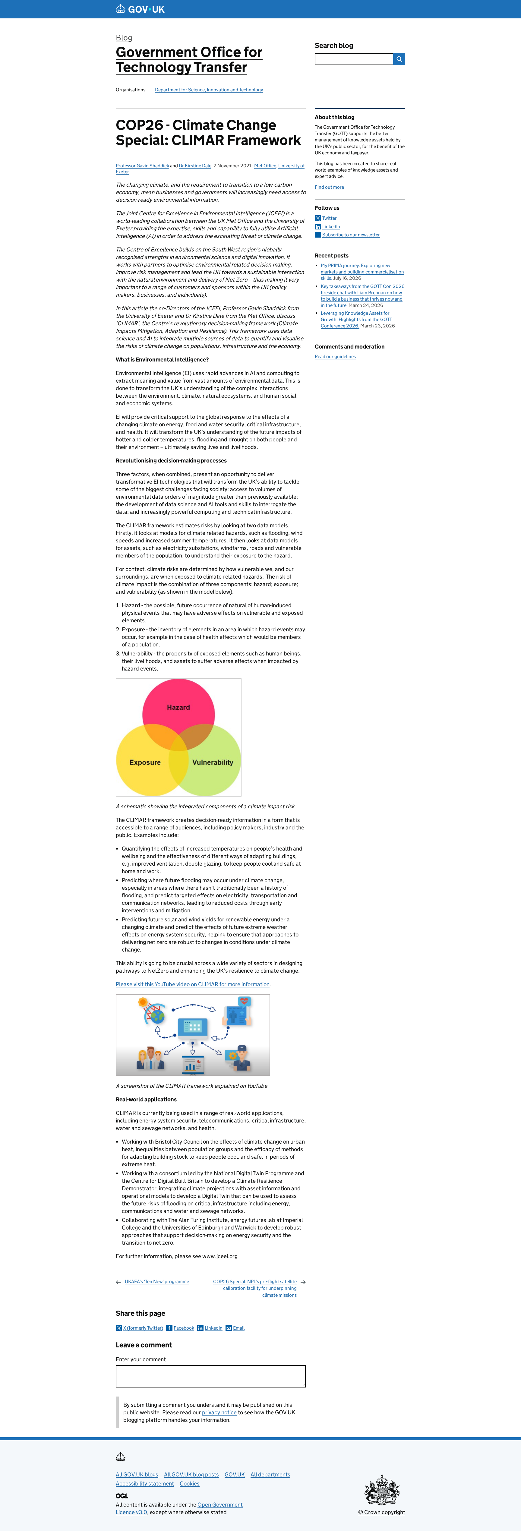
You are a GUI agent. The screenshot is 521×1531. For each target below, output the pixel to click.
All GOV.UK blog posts (191, 1474)
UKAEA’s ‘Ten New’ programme (157, 1281)
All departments (270, 1474)
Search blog (334, 45)
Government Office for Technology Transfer (189, 59)
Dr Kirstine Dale (195, 166)
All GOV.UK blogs (137, 1474)
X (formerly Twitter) (143, 1328)
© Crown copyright (381, 1512)
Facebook (184, 1328)
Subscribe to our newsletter (351, 235)
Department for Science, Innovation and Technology (209, 90)
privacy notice (219, 1412)
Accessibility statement (145, 1483)
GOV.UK (235, 1474)
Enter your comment (141, 1359)
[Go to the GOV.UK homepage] (140, 9)
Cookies (190, 1483)
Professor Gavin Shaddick (142, 166)
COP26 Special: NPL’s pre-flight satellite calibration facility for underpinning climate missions (255, 1288)
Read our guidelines (335, 356)
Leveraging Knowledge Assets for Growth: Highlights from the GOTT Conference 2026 (356, 319)
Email (239, 1328)
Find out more (329, 187)
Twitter (329, 218)
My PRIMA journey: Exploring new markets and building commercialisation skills (362, 272)
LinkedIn (214, 1328)
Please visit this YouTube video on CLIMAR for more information (193, 984)
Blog (124, 38)
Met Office (265, 166)
